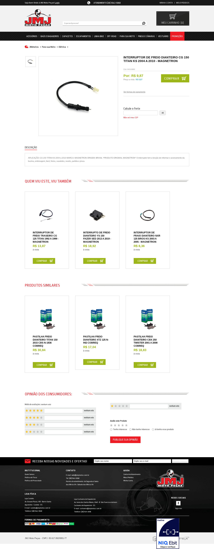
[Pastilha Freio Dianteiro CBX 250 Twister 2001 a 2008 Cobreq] (148, 319)
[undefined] (78, 96)
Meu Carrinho (172, 22)
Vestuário (163, 36)
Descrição (31, 147)
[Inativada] (172, 533)
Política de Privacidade (33, 481)
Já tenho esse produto (164, 429)
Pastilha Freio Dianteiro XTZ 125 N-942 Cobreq (96, 339)
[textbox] (104, 23)
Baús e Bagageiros (50, 36)
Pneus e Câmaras (146, 36)
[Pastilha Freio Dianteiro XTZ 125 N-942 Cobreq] (97, 319)
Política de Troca (31, 477)
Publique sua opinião (125, 439)
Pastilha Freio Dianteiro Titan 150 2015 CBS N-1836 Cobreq (45, 341)
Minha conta (166, 2)
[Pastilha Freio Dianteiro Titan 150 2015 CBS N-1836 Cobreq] (47, 319)
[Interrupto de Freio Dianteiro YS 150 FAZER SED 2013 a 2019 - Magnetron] (97, 215)
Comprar (171, 78)
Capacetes (67, 36)
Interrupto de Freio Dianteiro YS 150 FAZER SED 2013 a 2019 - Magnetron (97, 237)
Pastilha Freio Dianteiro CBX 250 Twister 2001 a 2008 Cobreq (145, 341)
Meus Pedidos (182, 2)
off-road (111, 36)
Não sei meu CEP (130, 117)
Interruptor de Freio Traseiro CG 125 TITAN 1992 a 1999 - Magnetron (46, 237)
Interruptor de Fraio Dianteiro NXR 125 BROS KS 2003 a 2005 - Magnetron (147, 237)
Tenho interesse (120, 429)
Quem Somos (29, 474)
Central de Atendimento (132, 474)
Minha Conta (128, 481)
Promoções (177, 36)
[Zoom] (31, 62)
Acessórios (31, 36)
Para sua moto (127, 36)
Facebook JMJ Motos (178, 503)
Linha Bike (99, 36)
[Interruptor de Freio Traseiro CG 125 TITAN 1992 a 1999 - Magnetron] (47, 215)
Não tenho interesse (141, 429)
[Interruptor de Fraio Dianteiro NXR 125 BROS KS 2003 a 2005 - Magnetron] (148, 215)
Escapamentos (83, 36)
